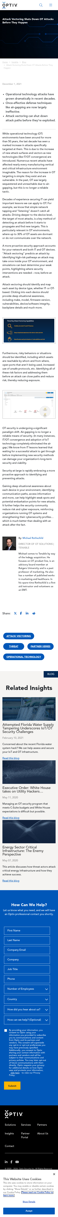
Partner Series (40, 646)
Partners (42, 1125)
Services (26, 1125)
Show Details (29, 1202)
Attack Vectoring (18, 636)
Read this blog (10, 758)
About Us (42, 1133)
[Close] (54, 1174)
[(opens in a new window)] (7, 1163)
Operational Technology (23, 656)
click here (15, 1073)
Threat (13, 646)
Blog (24, 62)
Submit (12, 1085)
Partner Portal (25, 1135)
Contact (9, 1146)
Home (5, 62)
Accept (29, 1211)
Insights (15, 62)
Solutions (10, 1125)
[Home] (9, 5)
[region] (29, 1193)
